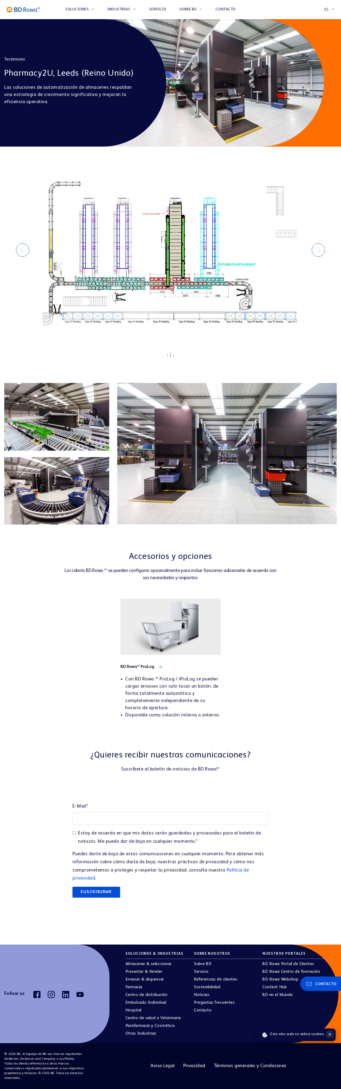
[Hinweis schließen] (330, 1034)
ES (326, 9)
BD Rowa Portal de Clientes (288, 964)
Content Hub (274, 987)
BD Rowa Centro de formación (291, 972)
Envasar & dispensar (144, 979)
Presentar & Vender (144, 972)
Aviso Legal (162, 1065)
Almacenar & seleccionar (148, 964)
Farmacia (133, 987)
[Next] (318, 250)
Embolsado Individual (145, 1003)
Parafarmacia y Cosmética (150, 1026)
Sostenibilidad (207, 987)
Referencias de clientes (215, 979)
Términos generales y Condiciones (250, 1065)
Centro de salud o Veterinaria (153, 1018)
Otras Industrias (140, 1033)
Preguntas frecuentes (214, 1003)
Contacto (226, 9)
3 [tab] (176, 357)
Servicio (157, 9)
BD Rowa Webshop (280, 979)
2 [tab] (173, 355)
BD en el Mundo (277, 995)
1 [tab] (170, 357)
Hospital (133, 1010)
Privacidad (194, 1065)
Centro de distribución (146, 995)
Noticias (201, 995)
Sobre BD (188, 9)
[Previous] (22, 250)
